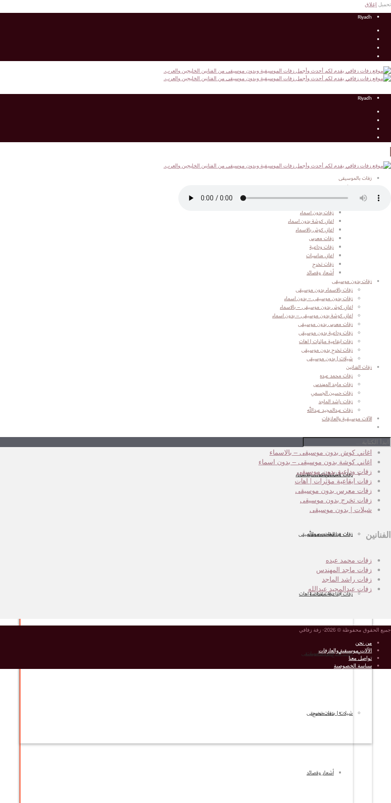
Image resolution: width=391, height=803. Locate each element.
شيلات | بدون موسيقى (330, 713)
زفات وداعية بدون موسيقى (325, 333)
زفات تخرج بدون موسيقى (327, 350)
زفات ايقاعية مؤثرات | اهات (326, 594)
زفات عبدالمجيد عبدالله (340, 588)
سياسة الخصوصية (353, 665)
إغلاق (371, 4)
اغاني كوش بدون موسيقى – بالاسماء (316, 307)
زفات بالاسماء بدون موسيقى (324, 290)
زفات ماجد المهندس (344, 569)
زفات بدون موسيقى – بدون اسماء (318, 298)
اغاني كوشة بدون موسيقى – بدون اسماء (312, 316)
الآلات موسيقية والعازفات (345, 650)
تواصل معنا (360, 657)
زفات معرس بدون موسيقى (325, 324)
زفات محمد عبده (349, 559)
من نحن (363, 642)
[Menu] (390, 151)
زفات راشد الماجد (347, 579)
